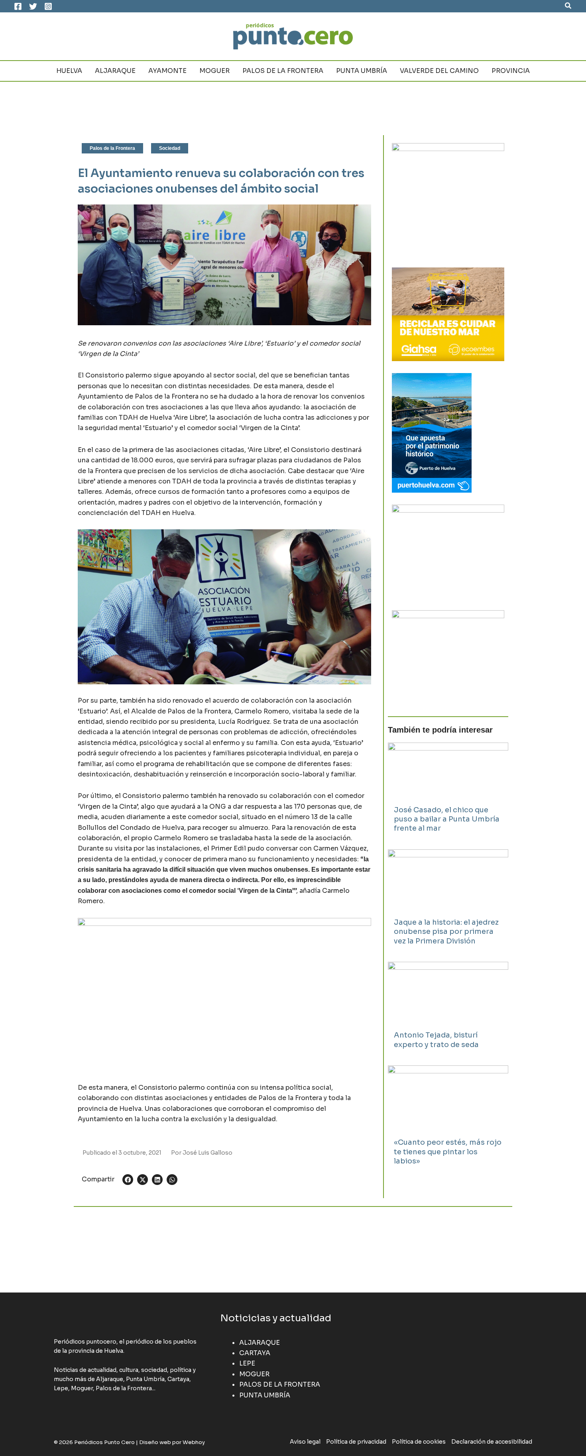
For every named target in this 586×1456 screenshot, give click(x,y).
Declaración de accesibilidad (491, 1441)
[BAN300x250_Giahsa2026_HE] (448, 551)
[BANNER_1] (448, 656)
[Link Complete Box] (448, 792)
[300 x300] (448, 199)
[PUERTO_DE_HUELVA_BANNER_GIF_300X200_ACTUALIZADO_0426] (432, 432)
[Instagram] (48, 6)
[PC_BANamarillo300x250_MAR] (448, 314)
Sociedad (169, 148)
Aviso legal (305, 1441)
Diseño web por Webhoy (172, 1442)
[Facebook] (18, 6)
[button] (568, 6)
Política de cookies (419, 1441)
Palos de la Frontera (112, 148)
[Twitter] (33, 6)
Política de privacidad (356, 1441)
